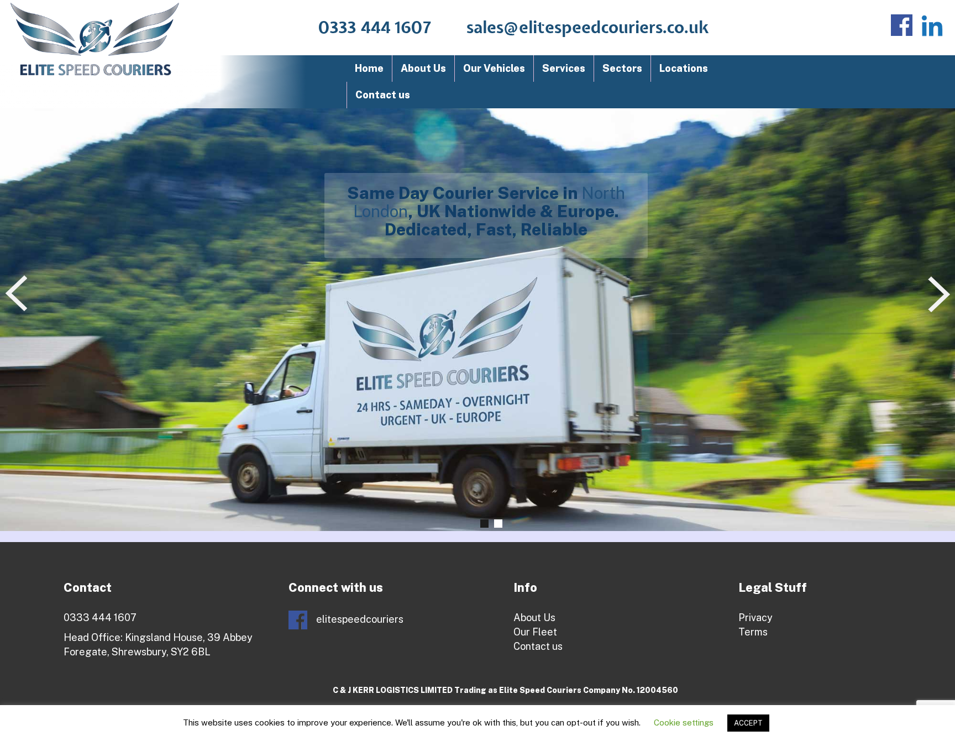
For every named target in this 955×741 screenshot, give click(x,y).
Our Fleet (535, 632)
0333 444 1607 (374, 28)
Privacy (755, 617)
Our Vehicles (494, 68)
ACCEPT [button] (748, 723)
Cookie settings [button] (683, 722)
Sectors (622, 68)
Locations (683, 68)
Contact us (382, 95)
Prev (18, 294)
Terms (753, 632)
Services (563, 68)
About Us (423, 68)
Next (941, 294)
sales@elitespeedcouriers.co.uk (587, 28)
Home (369, 68)
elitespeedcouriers (358, 619)
